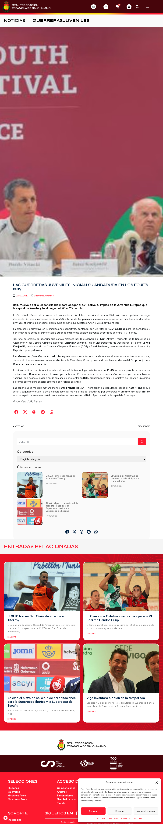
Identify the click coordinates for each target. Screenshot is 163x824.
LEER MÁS (11, 637)
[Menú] (147, 6)
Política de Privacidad (122, 818)
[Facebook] (77, 813)
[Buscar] (142, 441)
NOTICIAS (14, 20)
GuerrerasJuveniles (61, 20)
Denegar (119, 811)
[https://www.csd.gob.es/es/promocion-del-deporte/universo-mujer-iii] (87, 763)
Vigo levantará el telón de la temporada (116, 698)
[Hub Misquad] (129, 6)
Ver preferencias (146, 811)
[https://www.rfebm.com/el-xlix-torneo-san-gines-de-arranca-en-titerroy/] (30, 485)
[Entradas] (93, 6)
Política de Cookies (104, 818)
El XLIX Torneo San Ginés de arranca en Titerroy (60, 477)
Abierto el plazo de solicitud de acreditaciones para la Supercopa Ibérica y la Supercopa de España (62, 507)
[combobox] (77, 441)
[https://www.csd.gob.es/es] (52, 763)
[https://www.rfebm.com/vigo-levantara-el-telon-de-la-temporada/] (121, 668)
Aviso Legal (137, 818)
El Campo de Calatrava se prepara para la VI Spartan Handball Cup (125, 478)
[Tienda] (105, 6)
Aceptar (93, 811)
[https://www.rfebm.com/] (26, 6)
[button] (156, 782)
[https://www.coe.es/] (116, 763)
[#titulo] (5, 818)
